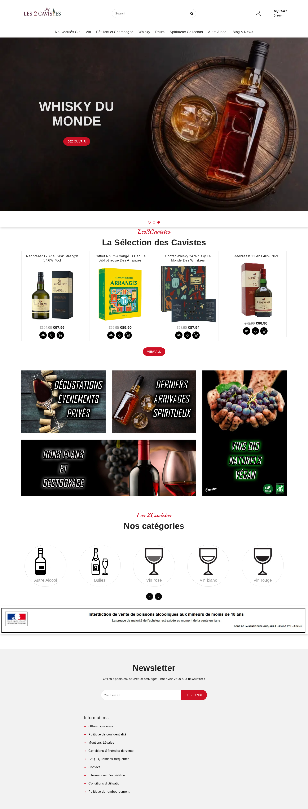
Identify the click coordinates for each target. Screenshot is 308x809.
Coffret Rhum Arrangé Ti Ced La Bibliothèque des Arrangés (120, 258)
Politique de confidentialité (107, 734)
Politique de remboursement (108, 791)
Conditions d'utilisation (104, 783)
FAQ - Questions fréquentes (108, 759)
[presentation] (17, 130)
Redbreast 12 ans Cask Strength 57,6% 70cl (52, 258)
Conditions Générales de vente (111, 750)
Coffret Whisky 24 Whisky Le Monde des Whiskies (188, 258)
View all (154, 351)
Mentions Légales (101, 742)
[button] (149, 222)
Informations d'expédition (106, 775)
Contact (94, 767)
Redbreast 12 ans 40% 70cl (256, 256)
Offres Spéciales (100, 726)
